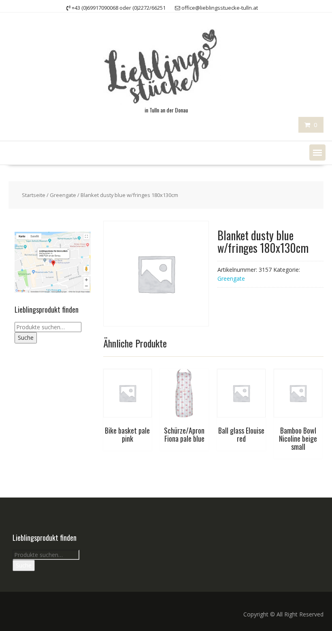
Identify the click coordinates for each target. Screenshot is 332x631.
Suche (26, 337)
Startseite (33, 195)
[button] (317, 152)
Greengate (63, 195)
